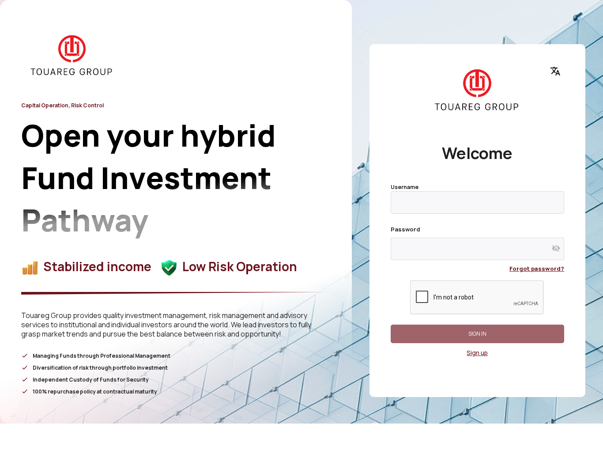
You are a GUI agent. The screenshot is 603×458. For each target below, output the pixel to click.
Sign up (477, 352)
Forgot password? (536, 269)
